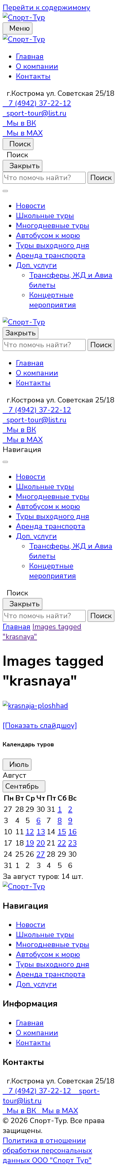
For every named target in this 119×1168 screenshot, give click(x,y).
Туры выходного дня (52, 245)
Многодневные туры (52, 226)
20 (40, 843)
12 (29, 832)
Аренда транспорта (50, 255)
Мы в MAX (23, 133)
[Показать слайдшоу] (40, 726)
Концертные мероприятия (52, 300)
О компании (37, 66)
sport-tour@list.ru (34, 113)
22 (62, 843)
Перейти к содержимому (46, 8)
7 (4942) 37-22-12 (37, 103)
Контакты (33, 76)
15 (62, 832)
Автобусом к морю (48, 236)
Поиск (18, 144)
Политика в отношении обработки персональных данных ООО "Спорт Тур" (47, 1150)
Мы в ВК (19, 123)
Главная (30, 56)
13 (40, 832)
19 (29, 843)
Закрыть (22, 166)
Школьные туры (45, 216)
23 (72, 843)
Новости (30, 206)
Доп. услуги (36, 265)
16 (72, 832)
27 (40, 854)
